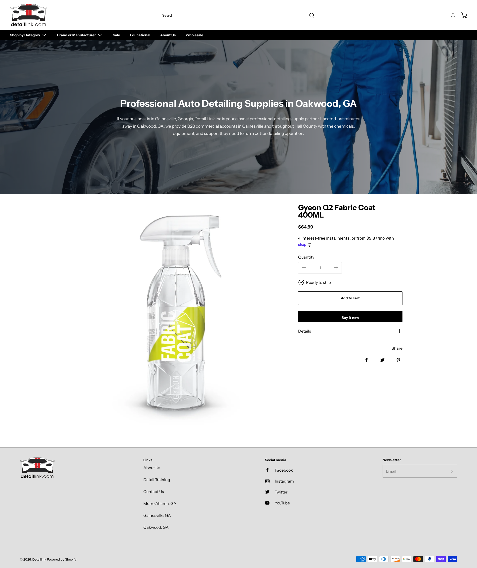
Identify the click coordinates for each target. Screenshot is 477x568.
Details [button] (304, 331)
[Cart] (461, 15)
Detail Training (156, 479)
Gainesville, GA (157, 515)
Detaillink (39, 559)
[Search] (309, 15)
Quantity (306, 257)
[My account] (450, 15)
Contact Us (153, 491)
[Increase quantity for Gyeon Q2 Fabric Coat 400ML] (336, 267)
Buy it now (350, 317)
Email (391, 471)
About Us (151, 467)
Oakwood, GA (156, 527)
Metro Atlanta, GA (159, 503)
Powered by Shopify (62, 559)
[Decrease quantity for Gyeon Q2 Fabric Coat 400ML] (303, 267)
